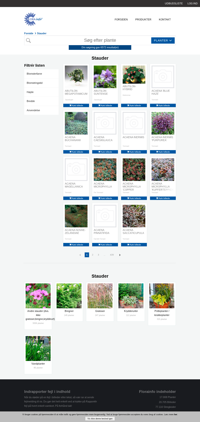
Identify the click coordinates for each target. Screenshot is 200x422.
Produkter (143, 19)
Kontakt (165, 19)
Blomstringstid (34, 83)
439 (112, 255)
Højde (30, 92)
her (175, 414)
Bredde (31, 101)
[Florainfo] (43, 19)
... (104, 255)
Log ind (193, 3)
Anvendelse (33, 110)
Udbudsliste (174, 3)
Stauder (41, 33)
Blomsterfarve (34, 73)
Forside (29, 33)
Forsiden (121, 19)
